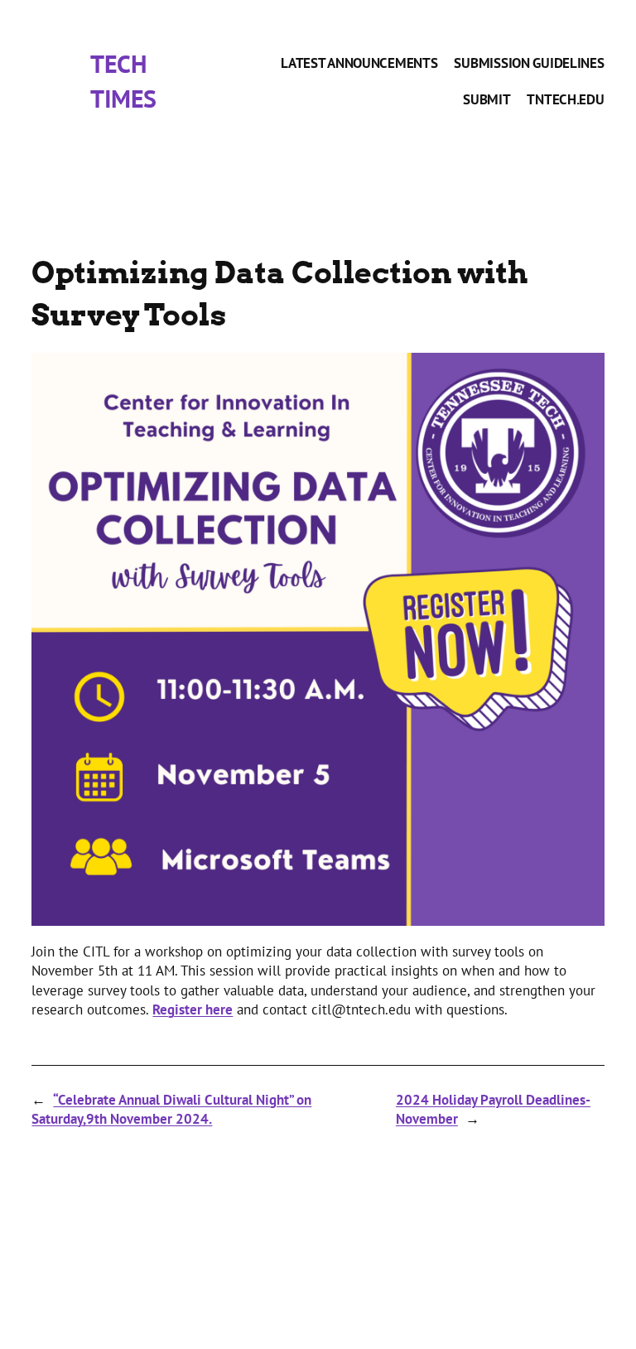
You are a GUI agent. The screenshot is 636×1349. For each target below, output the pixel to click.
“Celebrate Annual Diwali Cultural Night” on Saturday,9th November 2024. (171, 1110)
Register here (192, 1009)
